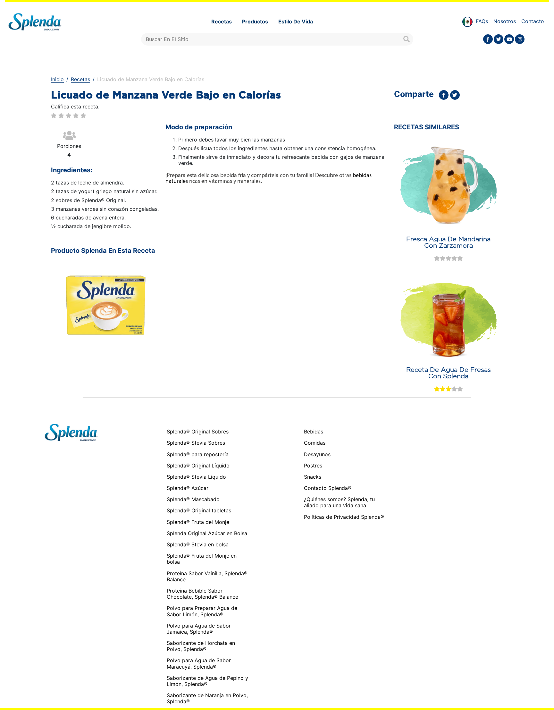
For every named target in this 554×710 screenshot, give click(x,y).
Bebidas (313, 432)
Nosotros (504, 21)
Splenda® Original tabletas (199, 510)
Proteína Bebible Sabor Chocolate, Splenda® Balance (202, 593)
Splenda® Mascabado (193, 499)
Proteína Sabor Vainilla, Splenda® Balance (207, 576)
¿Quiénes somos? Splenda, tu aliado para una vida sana (339, 502)
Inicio (57, 79)
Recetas (221, 21)
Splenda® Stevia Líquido (196, 477)
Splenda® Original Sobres (198, 431)
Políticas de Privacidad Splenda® (344, 517)
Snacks (312, 477)
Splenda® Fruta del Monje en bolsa (202, 558)
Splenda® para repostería (198, 454)
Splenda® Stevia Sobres (196, 443)
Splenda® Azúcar (187, 488)
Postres (313, 466)
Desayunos (317, 454)
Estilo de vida (295, 21)
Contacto (532, 21)
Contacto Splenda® (327, 488)
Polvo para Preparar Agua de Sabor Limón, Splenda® (202, 611)
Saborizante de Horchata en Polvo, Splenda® (201, 646)
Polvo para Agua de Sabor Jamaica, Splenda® (199, 628)
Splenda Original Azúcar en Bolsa (207, 533)
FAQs (482, 21)
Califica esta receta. (75, 107)
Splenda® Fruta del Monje (198, 522)
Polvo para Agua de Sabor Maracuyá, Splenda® (199, 663)
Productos (255, 21)
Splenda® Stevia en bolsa (198, 544)
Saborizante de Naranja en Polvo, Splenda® (207, 698)
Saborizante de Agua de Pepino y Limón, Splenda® (207, 681)
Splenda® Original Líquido (198, 465)
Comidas (314, 443)
